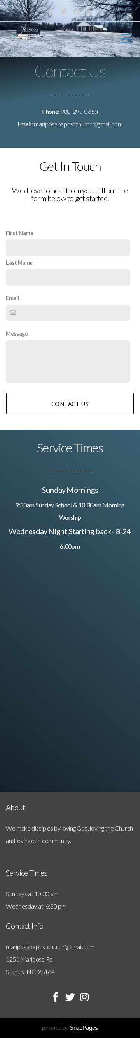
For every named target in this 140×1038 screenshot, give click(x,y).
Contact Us (70, 403)
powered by (70, 1027)
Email (12, 298)
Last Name (19, 262)
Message (17, 333)
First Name (19, 233)
